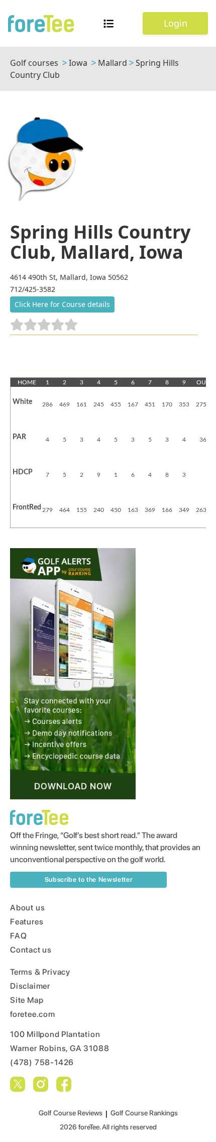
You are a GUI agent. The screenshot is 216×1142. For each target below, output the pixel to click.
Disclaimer (30, 986)
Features (26, 921)
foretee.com (32, 1014)
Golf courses (34, 62)
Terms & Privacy (40, 972)
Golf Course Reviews (70, 1113)
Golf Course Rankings (144, 1113)
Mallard (112, 62)
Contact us (31, 950)
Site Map (26, 1000)
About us (27, 907)
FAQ (18, 936)
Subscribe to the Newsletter (89, 879)
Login (175, 23)
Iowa (78, 62)
